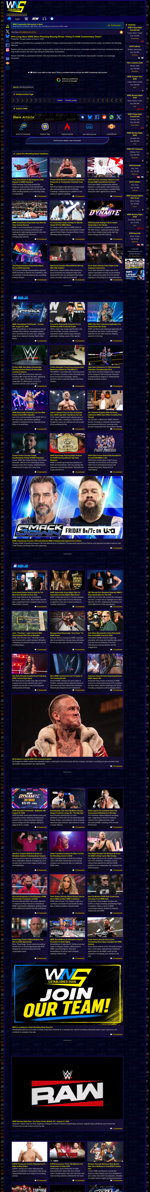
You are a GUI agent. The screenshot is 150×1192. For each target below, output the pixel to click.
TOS (129, 256)
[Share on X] (118, 117)
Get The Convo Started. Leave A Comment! (67, 140)
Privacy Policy (135, 256)
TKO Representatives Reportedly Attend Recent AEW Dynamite (27, 267)
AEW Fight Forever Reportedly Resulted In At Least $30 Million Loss (104, 457)
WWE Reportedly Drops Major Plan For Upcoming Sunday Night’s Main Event (65, 594)
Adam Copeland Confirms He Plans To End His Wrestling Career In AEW (67, 855)
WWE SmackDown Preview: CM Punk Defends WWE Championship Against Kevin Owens (47, 541)
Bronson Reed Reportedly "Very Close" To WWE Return (66, 634)
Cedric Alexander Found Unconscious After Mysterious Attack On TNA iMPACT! (67, 368)
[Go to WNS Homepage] (16, 7)
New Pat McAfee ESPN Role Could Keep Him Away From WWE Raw (103, 898)
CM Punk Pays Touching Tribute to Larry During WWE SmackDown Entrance (103, 181)
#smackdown (135, 38)
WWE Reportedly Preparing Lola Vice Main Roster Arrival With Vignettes (28, 414)
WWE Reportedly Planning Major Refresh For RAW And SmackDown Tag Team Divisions (66, 458)
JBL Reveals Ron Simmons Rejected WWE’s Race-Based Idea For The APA (105, 594)
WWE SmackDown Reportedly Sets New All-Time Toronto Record (29, 224)
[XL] (30, 32)
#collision (135, 55)
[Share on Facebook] (97, 117)
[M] (26, 32)
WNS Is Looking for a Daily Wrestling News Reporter (32, 1027)
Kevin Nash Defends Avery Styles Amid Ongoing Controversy (103, 267)
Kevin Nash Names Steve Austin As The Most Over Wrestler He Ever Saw (27, 594)
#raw (134, 106)
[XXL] (34, 32)
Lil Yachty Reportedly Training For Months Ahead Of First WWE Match (66, 224)
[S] (24, 32)
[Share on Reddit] (104, 117)
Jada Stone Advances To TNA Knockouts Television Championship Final (104, 368)
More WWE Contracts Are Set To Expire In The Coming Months (66, 677)
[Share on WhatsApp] (111, 117)
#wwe (60, 100)
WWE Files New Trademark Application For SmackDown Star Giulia (104, 325)
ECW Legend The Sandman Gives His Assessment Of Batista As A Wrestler (102, 812)
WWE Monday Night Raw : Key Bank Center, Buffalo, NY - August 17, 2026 (40, 1121)
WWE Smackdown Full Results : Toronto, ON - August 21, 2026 (28, 325)
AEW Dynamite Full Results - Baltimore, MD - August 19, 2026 (29, 812)
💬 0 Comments (40, 196)
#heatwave (135, 157)
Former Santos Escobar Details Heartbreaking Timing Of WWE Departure (28, 457)
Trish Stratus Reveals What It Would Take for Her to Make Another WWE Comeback (67, 898)
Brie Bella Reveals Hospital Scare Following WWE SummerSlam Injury (29, 677)
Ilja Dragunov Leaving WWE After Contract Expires (31, 759)
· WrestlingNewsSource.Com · (16, 14)
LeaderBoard (111, 134)
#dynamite (135, 174)
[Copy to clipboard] (82, 117)
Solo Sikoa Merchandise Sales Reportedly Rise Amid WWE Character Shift (104, 634)
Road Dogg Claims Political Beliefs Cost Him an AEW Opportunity (27, 941)
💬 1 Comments (78, 239)
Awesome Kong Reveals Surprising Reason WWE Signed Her (105, 677)
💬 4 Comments (78, 386)
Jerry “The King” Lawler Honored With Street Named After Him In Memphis (27, 634)
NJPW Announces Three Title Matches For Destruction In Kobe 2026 (66, 1165)
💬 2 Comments (116, 472)
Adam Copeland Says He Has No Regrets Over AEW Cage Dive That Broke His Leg (66, 414)
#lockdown (135, 71)
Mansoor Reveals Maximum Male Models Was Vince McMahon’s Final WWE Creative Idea (104, 1166)
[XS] (20, 32)
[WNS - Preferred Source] (67, 80)
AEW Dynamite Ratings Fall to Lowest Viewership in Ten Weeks (102, 224)
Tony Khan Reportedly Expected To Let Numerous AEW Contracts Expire (65, 325)
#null (134, 87)
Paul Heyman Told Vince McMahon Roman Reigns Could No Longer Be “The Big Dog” (67, 812)
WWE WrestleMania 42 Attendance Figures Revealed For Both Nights (66, 941)
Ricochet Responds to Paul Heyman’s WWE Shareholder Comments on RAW (29, 898)
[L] (28, 32)
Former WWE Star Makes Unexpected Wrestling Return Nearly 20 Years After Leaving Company (27, 369)
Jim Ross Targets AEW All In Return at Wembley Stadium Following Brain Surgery (29, 855)
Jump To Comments (23, 134)
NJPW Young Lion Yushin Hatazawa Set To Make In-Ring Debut (29, 1165)
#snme (135, 206)
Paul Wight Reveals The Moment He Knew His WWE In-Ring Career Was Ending (104, 855)
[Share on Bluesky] (89, 117)
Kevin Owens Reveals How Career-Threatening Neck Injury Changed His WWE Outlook (105, 942)
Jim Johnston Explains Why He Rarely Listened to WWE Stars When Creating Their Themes (105, 415)
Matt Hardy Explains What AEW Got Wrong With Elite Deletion (66, 267)
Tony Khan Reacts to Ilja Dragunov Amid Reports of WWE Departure (28, 181)
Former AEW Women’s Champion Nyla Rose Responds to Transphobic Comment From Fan (67, 182)
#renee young (71, 100)
